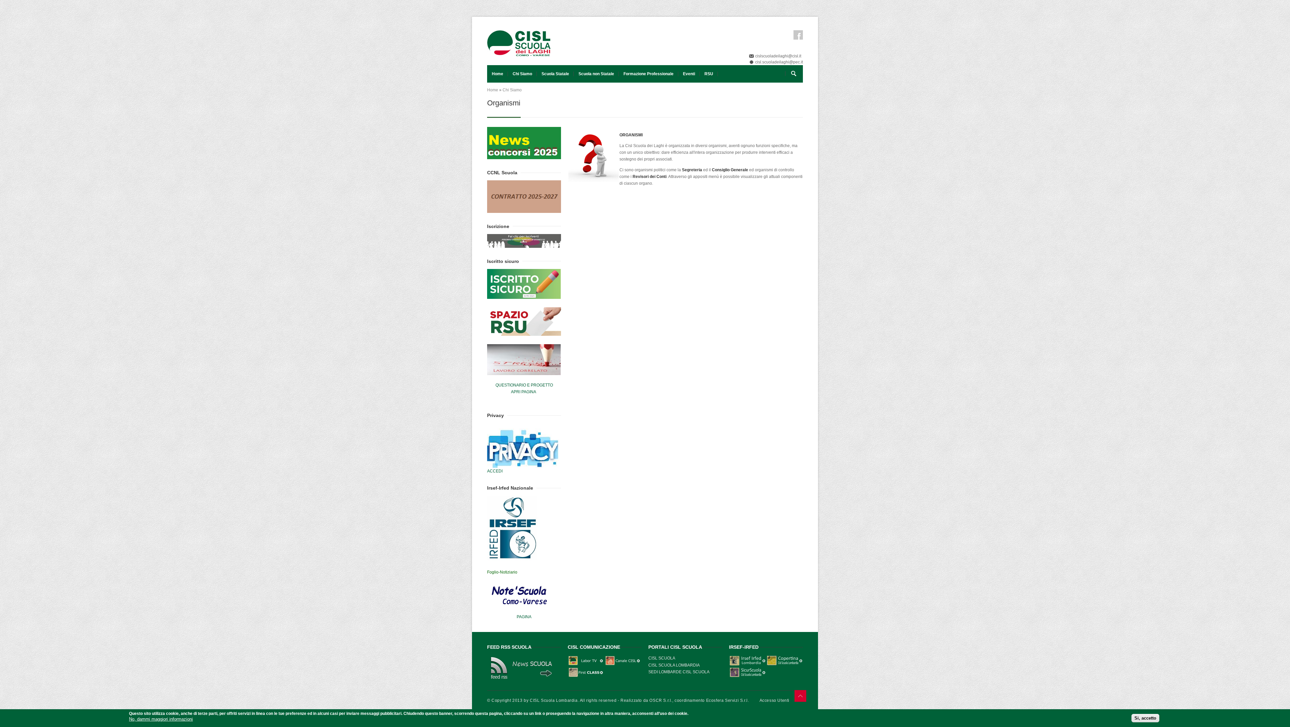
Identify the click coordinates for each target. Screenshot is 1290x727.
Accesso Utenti (774, 700)
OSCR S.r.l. (660, 700)
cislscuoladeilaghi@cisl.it (778, 56)
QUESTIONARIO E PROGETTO (524, 385)
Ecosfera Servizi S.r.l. (727, 700)
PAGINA (524, 617)
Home (497, 74)
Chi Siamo (522, 74)
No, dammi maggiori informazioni (161, 718)
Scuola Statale (555, 74)
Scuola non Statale (596, 74)
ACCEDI (495, 471)
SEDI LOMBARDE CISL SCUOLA (679, 672)
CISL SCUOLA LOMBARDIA (674, 665)
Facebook (798, 35)
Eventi (689, 74)
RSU (708, 74)
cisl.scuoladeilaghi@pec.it (779, 62)
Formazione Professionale (649, 74)
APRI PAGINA (523, 392)
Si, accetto (1145, 717)
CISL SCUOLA (661, 658)
